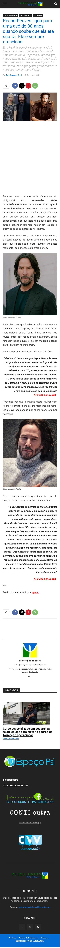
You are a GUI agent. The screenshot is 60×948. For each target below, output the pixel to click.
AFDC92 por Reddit (45, 394)
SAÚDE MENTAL (25, 16)
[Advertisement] (30, 156)
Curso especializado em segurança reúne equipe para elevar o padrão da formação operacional (27, 732)
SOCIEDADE (38, 16)
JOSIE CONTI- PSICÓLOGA (15, 785)
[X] (22, 86)
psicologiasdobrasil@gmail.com (34, 907)
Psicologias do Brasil (14, 75)
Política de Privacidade (29, 938)
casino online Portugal (30, 822)
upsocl (35, 592)
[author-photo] (30, 656)
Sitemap (45, 938)
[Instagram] (30, 927)
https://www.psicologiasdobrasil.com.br (30, 665)
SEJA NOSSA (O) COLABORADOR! (30, 941)
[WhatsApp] (35, 86)
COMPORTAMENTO (10, 16)
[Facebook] (15, 86)
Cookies (12, 938)
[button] (5, 4)
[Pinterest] (28, 86)
